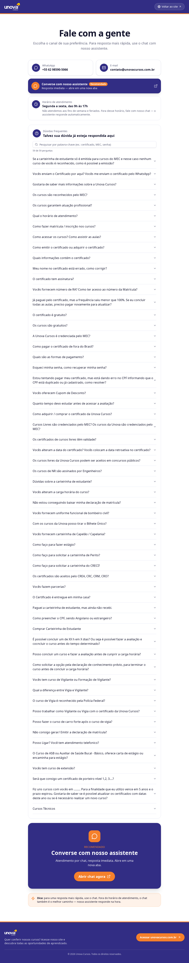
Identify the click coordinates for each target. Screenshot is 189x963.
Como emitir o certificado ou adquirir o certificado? (68, 247)
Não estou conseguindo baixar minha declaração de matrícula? (77, 503)
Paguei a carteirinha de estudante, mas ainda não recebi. (72, 608)
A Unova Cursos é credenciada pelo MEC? (61, 336)
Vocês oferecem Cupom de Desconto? (59, 393)
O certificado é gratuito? (50, 315)
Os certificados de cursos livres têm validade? (64, 439)
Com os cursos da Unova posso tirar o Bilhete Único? (69, 524)
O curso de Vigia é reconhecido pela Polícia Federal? (69, 701)
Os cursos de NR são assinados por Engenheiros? (67, 471)
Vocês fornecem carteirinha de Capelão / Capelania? (69, 534)
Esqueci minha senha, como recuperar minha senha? (69, 367)
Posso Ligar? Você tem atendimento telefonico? (66, 743)
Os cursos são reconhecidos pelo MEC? (60, 195)
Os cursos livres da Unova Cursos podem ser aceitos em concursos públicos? (86, 460)
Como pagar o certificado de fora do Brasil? (63, 346)
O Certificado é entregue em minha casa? (61, 597)
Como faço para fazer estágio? (54, 545)
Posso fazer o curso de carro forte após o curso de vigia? (72, 722)
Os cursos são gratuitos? (50, 325)
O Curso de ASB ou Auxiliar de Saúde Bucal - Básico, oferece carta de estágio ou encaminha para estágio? (88, 755)
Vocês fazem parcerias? (49, 587)
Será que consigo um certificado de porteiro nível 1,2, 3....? (73, 779)
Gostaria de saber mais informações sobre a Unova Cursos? (74, 184)
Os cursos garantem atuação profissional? (62, 205)
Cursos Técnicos (44, 809)
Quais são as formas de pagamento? (58, 357)
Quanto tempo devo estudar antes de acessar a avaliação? (73, 403)
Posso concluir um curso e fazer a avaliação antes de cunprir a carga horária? (87, 654)
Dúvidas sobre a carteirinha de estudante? (62, 481)
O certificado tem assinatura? (53, 279)
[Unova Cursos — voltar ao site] (12, 6)
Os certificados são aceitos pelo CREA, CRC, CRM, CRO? (71, 576)
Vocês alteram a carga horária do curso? (61, 492)
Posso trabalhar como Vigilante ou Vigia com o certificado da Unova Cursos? (86, 711)
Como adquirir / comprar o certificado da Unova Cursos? (72, 414)
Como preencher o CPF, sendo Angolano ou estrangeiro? (72, 618)
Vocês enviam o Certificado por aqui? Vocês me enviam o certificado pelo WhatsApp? (92, 174)
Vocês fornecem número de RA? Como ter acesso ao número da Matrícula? (85, 289)
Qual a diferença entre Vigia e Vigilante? (60, 690)
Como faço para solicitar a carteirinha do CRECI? (66, 566)
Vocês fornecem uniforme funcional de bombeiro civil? (71, 513)
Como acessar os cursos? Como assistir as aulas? (67, 237)
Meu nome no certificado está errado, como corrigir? (70, 268)
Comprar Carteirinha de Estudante (57, 629)
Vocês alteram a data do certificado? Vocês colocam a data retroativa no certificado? (91, 450)
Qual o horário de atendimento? (55, 216)
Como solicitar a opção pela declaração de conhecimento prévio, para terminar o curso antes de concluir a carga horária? (89, 667)
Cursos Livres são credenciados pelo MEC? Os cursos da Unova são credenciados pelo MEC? (93, 426)
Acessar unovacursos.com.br (158, 937)
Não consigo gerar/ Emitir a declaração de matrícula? (70, 732)
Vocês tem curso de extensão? (54, 768)
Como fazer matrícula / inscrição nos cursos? (64, 226)
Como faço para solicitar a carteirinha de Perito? (66, 555)
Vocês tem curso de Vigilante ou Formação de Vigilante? (72, 680)
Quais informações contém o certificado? (61, 258)
